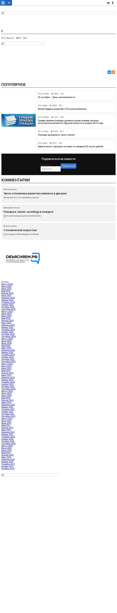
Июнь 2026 (6, 289)
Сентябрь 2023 (8, 361)
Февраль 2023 (8, 377)
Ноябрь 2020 (7, 439)
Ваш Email (46, 165)
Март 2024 (6, 348)
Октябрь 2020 (7, 441)
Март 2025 (6, 323)
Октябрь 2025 (7, 307)
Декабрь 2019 (8, 464)
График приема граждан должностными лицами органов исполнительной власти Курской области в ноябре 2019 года (70, 121)
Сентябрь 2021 (8, 416)
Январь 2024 (7, 352)
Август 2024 (7, 339)
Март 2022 (6, 402)
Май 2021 (5, 425)
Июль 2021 (6, 421)
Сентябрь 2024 (8, 336)
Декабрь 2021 (8, 409)
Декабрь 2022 (8, 382)
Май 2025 (5, 318)
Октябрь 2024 (7, 334)
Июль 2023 (6, 366)
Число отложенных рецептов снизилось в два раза (35, 193)
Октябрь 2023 (7, 359)
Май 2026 (5, 291)
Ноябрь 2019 (7, 466)
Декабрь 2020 (8, 437)
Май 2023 (5, 371)
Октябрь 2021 (7, 414)
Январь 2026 (7, 300)
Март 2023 (6, 375)
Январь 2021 (7, 434)
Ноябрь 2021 (7, 412)
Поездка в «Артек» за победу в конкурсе (28, 211)
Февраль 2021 (8, 432)
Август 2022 (7, 391)
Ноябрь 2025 (7, 305)
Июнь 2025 (6, 316)
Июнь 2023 (6, 368)
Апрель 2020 (7, 455)
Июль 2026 (6, 286)
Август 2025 (7, 311)
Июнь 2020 (6, 450)
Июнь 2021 (6, 423)
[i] (22, 44)
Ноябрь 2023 (7, 357)
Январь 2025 (7, 327)
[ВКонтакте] (109, 72)
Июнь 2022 (6, 396)
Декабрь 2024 (8, 330)
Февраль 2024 (8, 350)
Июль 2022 (6, 393)
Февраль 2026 (8, 298)
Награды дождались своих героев (56, 135)
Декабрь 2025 (8, 302)
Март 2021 (6, 430)
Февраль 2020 (8, 459)
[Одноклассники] (113, 72)
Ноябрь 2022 (7, 384)
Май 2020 (5, 453)
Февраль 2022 (8, 405)
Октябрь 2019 (7, 469)
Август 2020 (7, 446)
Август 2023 (7, 364)
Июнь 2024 (6, 343)
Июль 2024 (6, 341)
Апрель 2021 (7, 428)
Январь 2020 (7, 462)
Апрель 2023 (7, 373)
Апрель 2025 (7, 320)
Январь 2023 (7, 380)
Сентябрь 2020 (8, 443)
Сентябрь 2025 (8, 309)
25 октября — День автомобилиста (56, 97)
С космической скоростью (20, 230)
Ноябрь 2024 (7, 332)
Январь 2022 (7, 407)
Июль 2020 (6, 448)
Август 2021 (7, 418)
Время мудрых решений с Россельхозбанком (62, 109)
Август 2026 (7, 284)
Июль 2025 (6, 314)
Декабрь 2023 (8, 355)
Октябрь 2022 (7, 387)
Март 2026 (6, 295)
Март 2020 (6, 457)
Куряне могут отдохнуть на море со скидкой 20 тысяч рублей (70, 146)
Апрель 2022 (7, 400)
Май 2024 (5, 346)
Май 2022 (5, 398)
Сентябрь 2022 (8, 389)
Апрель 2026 (7, 293)
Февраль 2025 (8, 325)
